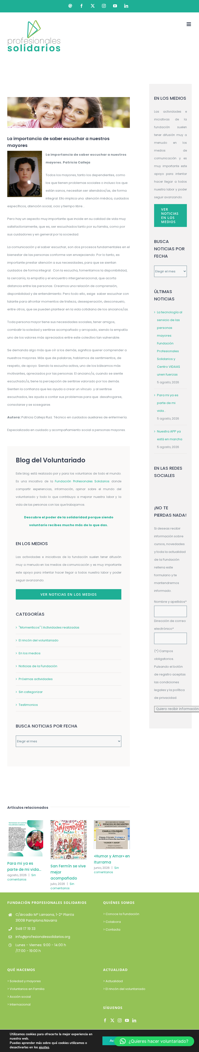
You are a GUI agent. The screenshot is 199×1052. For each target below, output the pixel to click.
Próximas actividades (36, 679)
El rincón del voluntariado (38, 640)
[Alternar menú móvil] (189, 24)
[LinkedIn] (134, 1020)
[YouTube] (127, 1020)
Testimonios (28, 704)
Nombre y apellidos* (170, 601)
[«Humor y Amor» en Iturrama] (112, 822)
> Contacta (111, 929)
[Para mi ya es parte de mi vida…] (25, 822)
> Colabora (112, 921)
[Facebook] (105, 1020)
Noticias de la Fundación (38, 666)
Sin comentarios (21, 877)
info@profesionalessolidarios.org (43, 936)
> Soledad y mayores (24, 981)
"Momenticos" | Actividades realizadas (49, 627)
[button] (154, 1041)
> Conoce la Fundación (121, 914)
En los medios (30, 653)
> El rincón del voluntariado (124, 989)
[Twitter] (112, 1020)
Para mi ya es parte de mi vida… (167, 403)
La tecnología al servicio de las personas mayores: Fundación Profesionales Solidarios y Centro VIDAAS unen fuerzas (169, 343)
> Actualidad (113, 981)
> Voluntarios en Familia (25, 989)
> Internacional (19, 1004)
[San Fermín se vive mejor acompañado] (68, 822)
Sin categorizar (31, 692)
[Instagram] (120, 1020)
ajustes (44, 1047)
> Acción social (19, 996)
